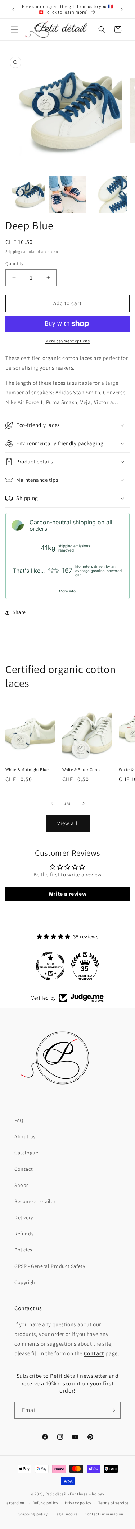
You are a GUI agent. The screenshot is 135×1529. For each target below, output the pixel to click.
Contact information (104, 1513)
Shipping (13, 251)
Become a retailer (34, 1201)
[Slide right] (83, 803)
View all (67, 823)
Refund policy (45, 1502)
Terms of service (113, 1502)
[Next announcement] (122, 9)
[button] (14, 29)
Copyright (25, 1282)
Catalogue (26, 1152)
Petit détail (56, 1493)
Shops (21, 1185)
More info (67, 591)
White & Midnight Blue (27, 769)
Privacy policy (78, 1502)
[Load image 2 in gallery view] (67, 194)
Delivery (23, 1217)
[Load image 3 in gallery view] (108, 194)
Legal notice (66, 1513)
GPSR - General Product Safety (49, 1266)
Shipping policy (33, 1513)
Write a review (67, 894)
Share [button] (19, 612)
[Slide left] (52, 803)
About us (25, 1136)
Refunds (23, 1233)
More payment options (67, 340)
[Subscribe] (112, 1410)
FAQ (18, 1120)
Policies (23, 1249)
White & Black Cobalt (82, 769)
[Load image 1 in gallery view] (26, 194)
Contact (23, 1169)
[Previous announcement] (13, 9)
